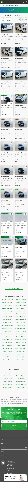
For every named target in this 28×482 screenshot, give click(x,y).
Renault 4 (7, 373)
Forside (2, 5)
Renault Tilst (7, 354)
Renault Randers (7, 339)
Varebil (7, 5)
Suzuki (7, 403)
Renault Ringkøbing (21, 339)
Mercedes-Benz (5, 401)
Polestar (24, 401)
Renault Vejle (7, 357)
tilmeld (14, 425)
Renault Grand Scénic (7, 378)
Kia (25, 399)
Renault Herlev (20, 308)
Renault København (7, 325)
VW (26, 403)
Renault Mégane (21, 384)
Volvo (21, 403)
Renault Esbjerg (7, 305)
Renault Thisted (7, 351)
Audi (2, 399)
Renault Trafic (21, 387)
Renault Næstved (21, 331)
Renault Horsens (7, 319)
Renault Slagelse (7, 348)
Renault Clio (7, 376)
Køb (2, 443)
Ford (15, 399)
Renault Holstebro (20, 316)
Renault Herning (7, 311)
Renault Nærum (7, 331)
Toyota (17, 403)
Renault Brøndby (21, 302)
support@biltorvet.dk (12, 471)
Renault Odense (20, 334)
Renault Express (20, 376)
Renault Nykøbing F (20, 328)
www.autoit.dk (10, 473)
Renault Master (20, 381)
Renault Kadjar (21, 378)
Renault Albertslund (7, 299)
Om (2, 439)
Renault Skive (21, 345)
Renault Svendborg (20, 348)
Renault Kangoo (7, 381)
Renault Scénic (7, 387)
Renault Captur (20, 373)
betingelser (6, 418)
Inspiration (3, 455)
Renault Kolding (20, 322)
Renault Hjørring (20, 314)
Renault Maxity (7, 384)
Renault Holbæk (7, 316)
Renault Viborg (7, 359)
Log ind (24, 2)
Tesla (12, 403)
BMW (6, 399)
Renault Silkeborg (7, 345)
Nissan (12, 401)
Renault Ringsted (7, 342)
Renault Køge (21, 325)
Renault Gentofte (7, 308)
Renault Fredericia (20, 305)
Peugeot (18, 401)
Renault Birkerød (21, 299)
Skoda (3, 403)
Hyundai (20, 399)
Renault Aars (20, 359)
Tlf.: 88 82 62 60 (10, 468)
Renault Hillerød (20, 311)
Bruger (2, 447)
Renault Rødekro (21, 342)
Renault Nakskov (7, 328)
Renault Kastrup (7, 322)
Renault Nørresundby (7, 334)
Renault (12, 5)
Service (3, 451)
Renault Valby (21, 354)
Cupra (11, 399)
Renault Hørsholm (20, 319)
